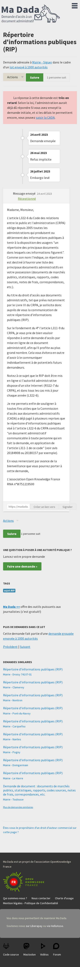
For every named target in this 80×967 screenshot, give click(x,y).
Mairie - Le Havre (13, 778)
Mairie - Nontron (12, 700)
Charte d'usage (64, 898)
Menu (74, 5)
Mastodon (29, 954)
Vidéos (44, 954)
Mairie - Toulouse (13, 799)
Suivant (25, 647)
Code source (11, 954)
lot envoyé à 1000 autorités (29, 67)
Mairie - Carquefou (14, 726)
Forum (57, 954)
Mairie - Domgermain (15, 765)
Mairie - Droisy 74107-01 (17, 674)
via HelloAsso (55, 926)
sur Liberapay (34, 926)
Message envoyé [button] (24, 193)
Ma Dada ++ (11, 607)
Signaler (68, 507)
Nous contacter (41, 898)
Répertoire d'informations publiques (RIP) (33, 669)
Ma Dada (31, 14)
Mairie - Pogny (11, 752)
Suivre (34, 77)
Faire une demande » (22, 566)
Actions (12, 77)
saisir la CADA (45, 117)
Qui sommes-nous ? (15, 898)
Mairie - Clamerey (13, 687)
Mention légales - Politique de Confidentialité (30, 903)
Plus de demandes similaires (18, 807)
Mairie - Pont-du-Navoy (17, 713)
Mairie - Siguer (42, 62)
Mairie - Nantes (12, 739)
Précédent (10, 647)
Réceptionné (27, 199)
